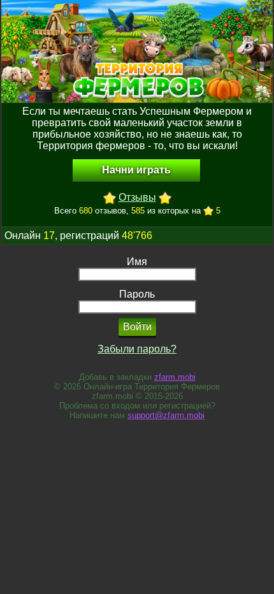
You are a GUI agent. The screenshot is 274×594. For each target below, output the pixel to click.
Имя (137, 261)
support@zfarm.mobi (166, 415)
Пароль (137, 294)
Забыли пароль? (137, 349)
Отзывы (137, 197)
